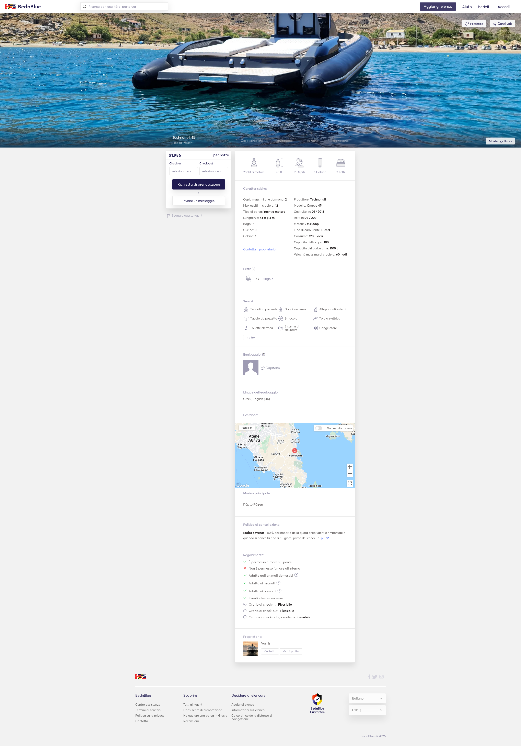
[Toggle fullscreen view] (350, 483)
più (323, 538)
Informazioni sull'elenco (248, 710)
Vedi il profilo (291, 651)
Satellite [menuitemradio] (247, 428)
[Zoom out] (350, 474)
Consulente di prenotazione (202, 710)
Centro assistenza (147, 704)
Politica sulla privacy (149, 715)
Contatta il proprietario (259, 249)
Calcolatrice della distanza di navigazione (252, 717)
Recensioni (191, 721)
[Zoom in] (350, 467)
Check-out (206, 163)
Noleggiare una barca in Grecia (205, 715)
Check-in (175, 163)
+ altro (250, 337)
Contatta (270, 651)
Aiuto (467, 6)
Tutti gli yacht (192, 704)
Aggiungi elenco (242, 704)
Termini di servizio (148, 710)
